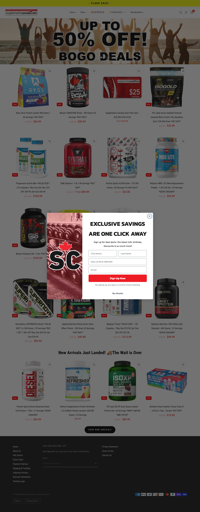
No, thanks (117, 293)
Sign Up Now (118, 278)
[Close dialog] (149, 216)
